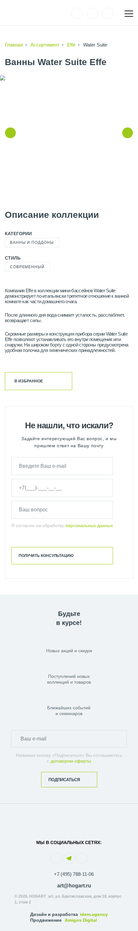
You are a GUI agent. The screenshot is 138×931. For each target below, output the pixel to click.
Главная (14, 44)
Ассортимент (44, 44)
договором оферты (71, 761)
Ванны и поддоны (32, 242)
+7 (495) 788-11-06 (74, 874)
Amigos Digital (81, 920)
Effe (71, 44)
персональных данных (89, 525)
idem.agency (94, 914)
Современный (27, 267)
